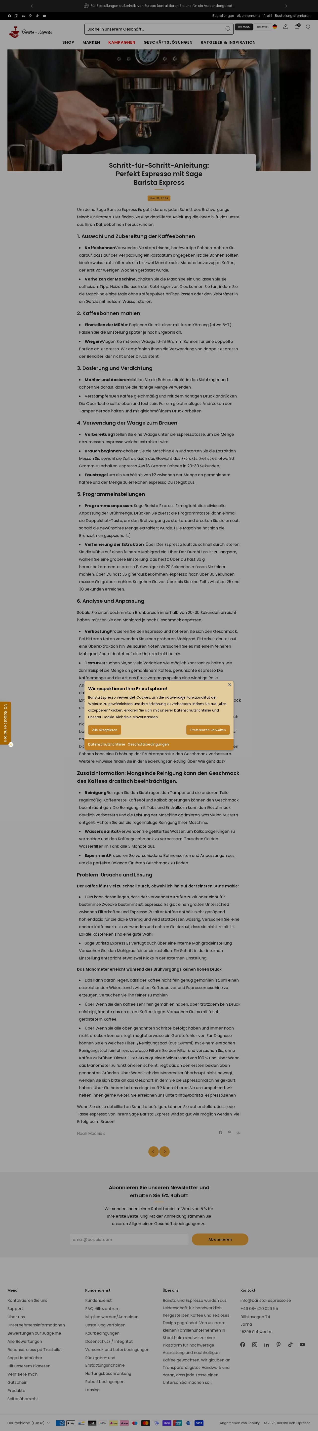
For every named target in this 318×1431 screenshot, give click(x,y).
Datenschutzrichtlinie (106, 744)
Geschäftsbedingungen (148, 744)
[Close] (230, 684)
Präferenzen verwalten (208, 730)
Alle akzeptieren (104, 730)
